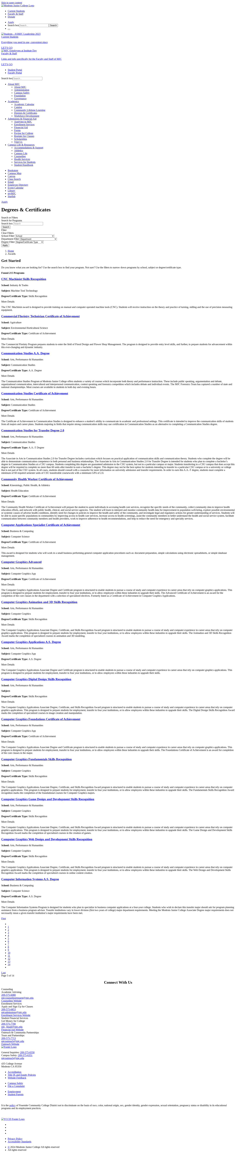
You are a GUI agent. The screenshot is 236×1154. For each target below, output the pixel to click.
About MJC (14, 84)
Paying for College (23, 133)
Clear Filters (7, 233)
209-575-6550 (27, 1052)
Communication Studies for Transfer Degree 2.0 (32, 430)
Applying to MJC (23, 121)
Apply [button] (11, 22)
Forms (17, 130)
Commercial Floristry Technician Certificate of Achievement (40, 316)
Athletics (18, 150)
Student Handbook (23, 165)
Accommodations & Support (28, 147)
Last (3, 972)
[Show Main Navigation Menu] (9, 29)
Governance (20, 98)
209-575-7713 (8, 1038)
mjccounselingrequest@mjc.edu (17, 997)
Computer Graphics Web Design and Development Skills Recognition (46, 839)
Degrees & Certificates (25, 113)
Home (11, 251)
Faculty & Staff (15, 14)
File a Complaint (16, 1086)
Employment (14, 1091)
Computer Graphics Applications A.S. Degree (31, 642)
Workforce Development (26, 116)
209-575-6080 (8, 995)
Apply (5, 245)
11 (9, 955)
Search (53, 25)
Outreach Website (10, 1044)
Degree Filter (8, 242)
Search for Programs (11, 220)
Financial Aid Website (12, 1029)
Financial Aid (21, 127)
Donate (11, 16)
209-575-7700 (8, 1023)
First (3, 918)
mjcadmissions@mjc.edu (13, 1012)
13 (9, 961)
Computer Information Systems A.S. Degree (30, 879)
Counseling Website (11, 1000)
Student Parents (15, 1094)
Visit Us (18, 142)
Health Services (22, 159)
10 (9, 952)
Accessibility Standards (19, 1141)
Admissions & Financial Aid (22, 118)
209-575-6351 (25, 1055)
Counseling (20, 156)
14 (9, 964)
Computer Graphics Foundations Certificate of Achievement (40, 719)
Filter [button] (4, 230)
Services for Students (24, 162)
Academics (13, 101)
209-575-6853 (8, 1009)
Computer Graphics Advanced (21, 562)
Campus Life (20, 153)
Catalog (18, 107)
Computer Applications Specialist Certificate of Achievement (40, 525)
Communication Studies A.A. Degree (25, 353)
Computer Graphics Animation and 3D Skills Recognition (39, 602)
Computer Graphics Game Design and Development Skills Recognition (47, 799)
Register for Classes (24, 136)
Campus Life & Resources (21, 144)
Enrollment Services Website (15, 1015)
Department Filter (10, 239)
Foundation (20, 95)
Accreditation (14, 1072)
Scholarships (20, 139)
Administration (21, 90)
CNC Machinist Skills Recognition (23, 279)
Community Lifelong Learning (29, 110)
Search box (13, 25)
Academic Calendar (24, 104)
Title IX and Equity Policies (22, 1074)
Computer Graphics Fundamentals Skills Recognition (36, 759)
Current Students (16, 11)
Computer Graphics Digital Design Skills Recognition (36, 679)
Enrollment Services (24, 124)
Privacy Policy (15, 1138)
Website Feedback (17, 1077)
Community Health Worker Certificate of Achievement (37, 479)
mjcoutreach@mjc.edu (12, 1041)
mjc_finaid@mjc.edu (11, 1026)
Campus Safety (22, 92)
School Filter (7, 235)
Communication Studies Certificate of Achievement (34, 393)
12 (9, 958)
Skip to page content (11, 2)
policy (12, 1105)
